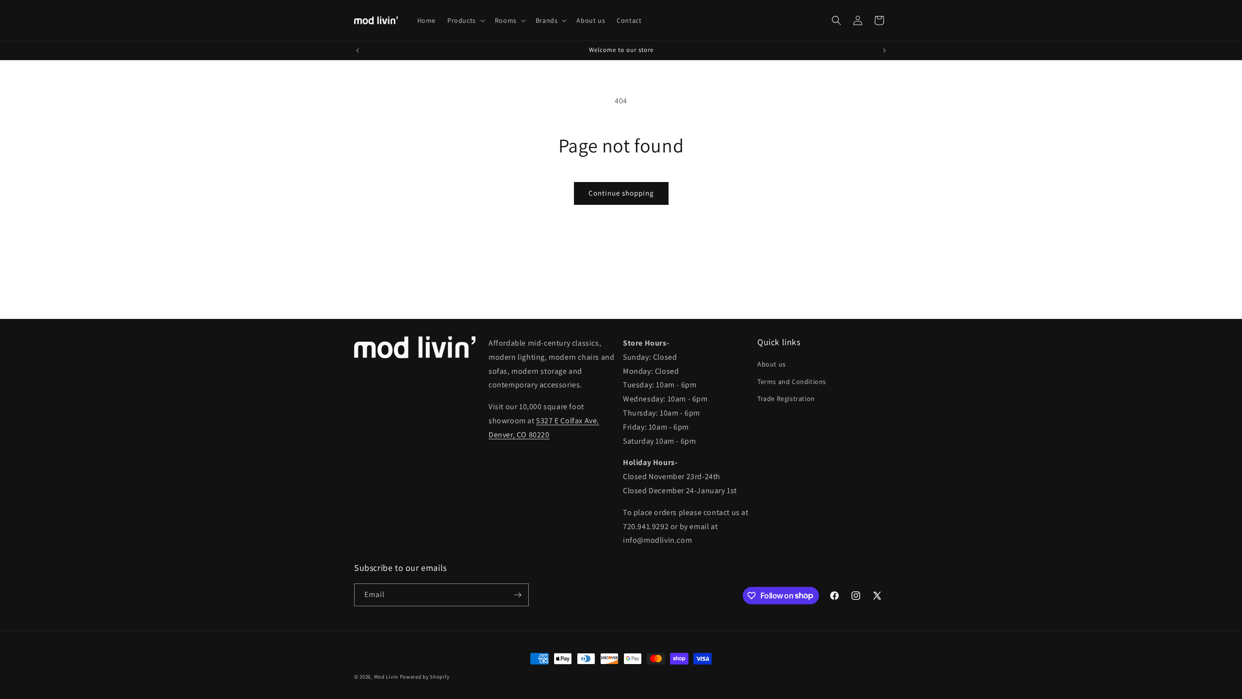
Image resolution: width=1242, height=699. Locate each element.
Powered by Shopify (425, 676)
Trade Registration (786, 398)
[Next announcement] (884, 50)
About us (771, 364)
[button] (465, 20)
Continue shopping (621, 193)
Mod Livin (386, 676)
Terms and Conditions (791, 381)
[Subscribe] (517, 594)
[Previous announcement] (357, 50)
